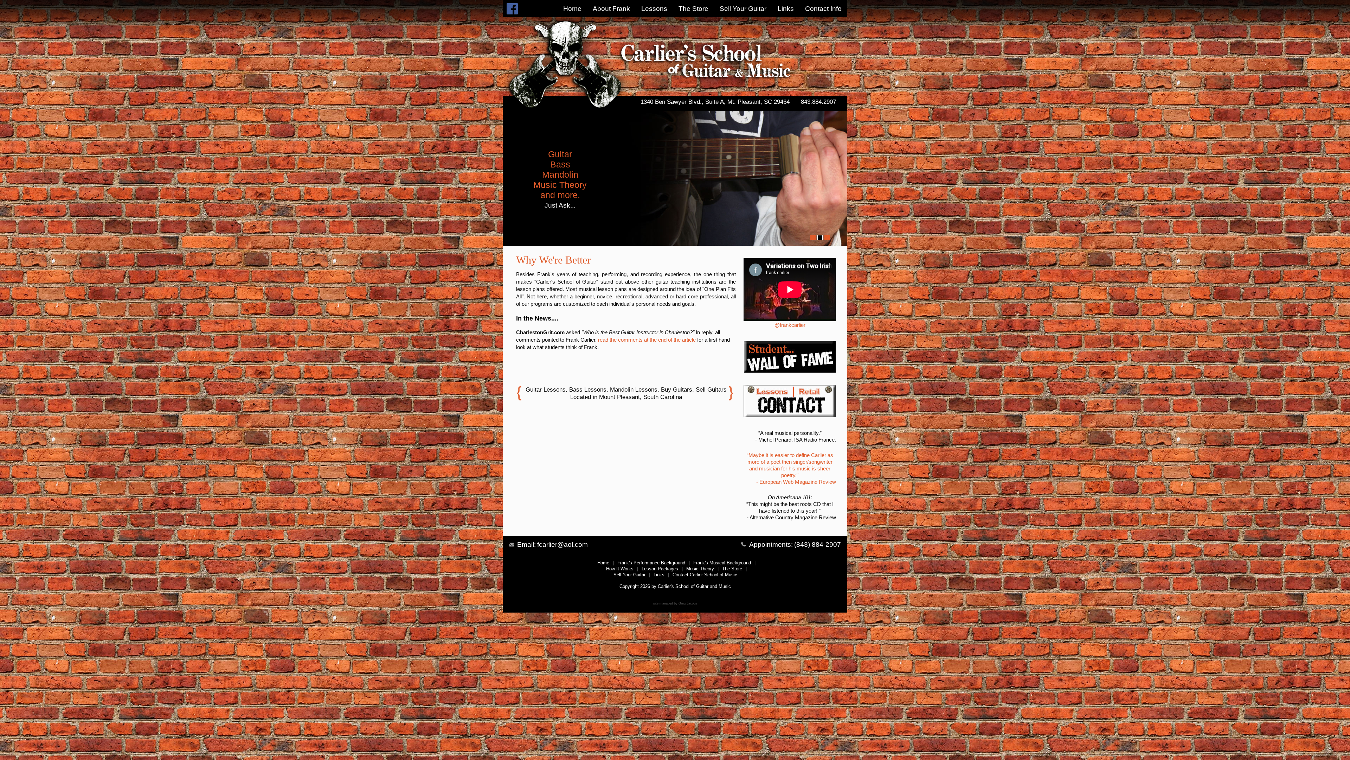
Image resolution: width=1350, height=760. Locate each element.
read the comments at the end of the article (647, 340)
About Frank (611, 8)
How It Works (620, 568)
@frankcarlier (789, 325)
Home (572, 8)
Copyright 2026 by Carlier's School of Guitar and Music (675, 586)
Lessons (654, 8)
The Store (693, 8)
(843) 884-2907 (817, 544)
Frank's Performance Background (651, 562)
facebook (512, 8)
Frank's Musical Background (722, 562)
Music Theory (700, 568)
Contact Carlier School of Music (705, 574)
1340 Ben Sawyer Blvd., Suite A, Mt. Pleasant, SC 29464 (715, 102)
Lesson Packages (660, 568)
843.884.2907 (818, 102)
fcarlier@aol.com (562, 544)
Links (786, 8)
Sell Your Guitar (743, 8)
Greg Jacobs (688, 603)
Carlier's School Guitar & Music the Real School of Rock (668, 56)
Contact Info (823, 8)
